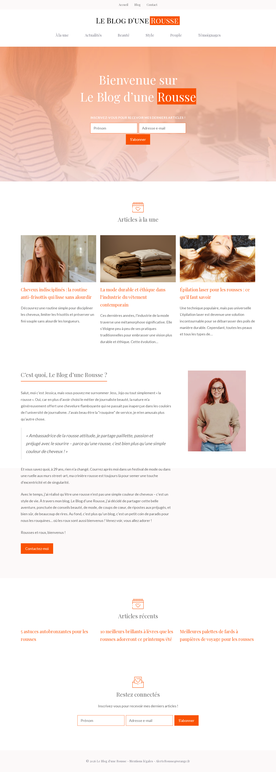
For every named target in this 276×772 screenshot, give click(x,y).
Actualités (93, 35)
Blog (137, 5)
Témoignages (209, 35)
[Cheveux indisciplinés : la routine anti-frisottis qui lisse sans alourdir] (58, 279)
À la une (62, 35)
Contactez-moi (37, 548)
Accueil (123, 5)
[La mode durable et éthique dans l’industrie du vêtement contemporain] (138, 279)
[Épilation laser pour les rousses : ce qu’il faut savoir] (217, 279)
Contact (152, 5)
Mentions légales (141, 761)
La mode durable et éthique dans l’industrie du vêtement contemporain (132, 297)
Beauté (124, 35)
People (176, 35)
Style (150, 35)
